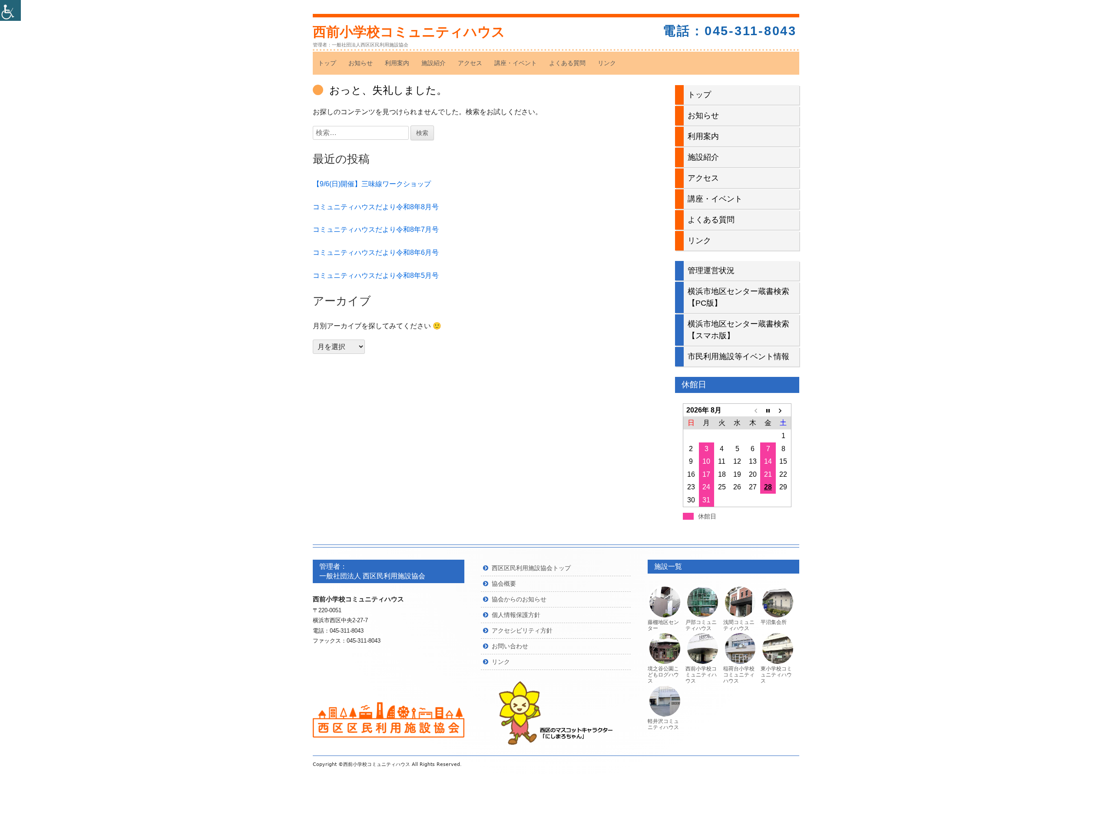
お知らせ (360, 62)
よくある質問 (567, 62)
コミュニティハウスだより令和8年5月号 (376, 275)
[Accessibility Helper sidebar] (10, 10)
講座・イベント (515, 62)
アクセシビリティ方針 (522, 630)
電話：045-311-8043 (730, 31)
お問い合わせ (510, 646)
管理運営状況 (711, 270)
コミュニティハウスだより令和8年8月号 (376, 207)
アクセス (470, 62)
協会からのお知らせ (519, 599)
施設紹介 (433, 62)
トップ (327, 62)
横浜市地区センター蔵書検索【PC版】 (738, 297)
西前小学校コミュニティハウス (409, 32)
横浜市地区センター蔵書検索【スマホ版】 (738, 330)
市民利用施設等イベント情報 (738, 356)
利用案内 (397, 62)
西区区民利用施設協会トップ (531, 567)
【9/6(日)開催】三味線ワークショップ (372, 184)
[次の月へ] (783, 410)
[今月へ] (767, 410)
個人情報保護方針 (516, 614)
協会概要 (504, 583)
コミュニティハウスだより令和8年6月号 (376, 252)
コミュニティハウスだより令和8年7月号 (376, 229)
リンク (607, 62)
